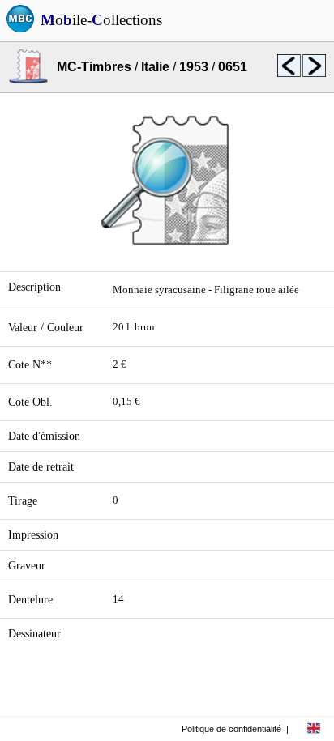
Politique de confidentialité (231, 729)
